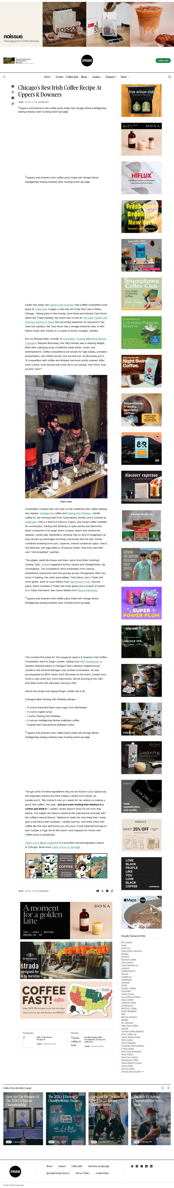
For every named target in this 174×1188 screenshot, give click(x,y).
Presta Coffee (127, 1048)
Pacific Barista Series (130, 1037)
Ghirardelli (125, 991)
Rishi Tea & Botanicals (131, 1051)
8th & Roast (126, 942)
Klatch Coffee (127, 999)
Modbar (124, 1020)
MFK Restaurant (89, 661)
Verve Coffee (127, 1066)
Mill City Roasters (129, 1017)
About (49, 1166)
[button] (4, 77)
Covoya (124, 974)
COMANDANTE (128, 971)
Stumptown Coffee (129, 1060)
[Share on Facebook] (13, 86)
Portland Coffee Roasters (132, 1045)
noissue (124, 1028)
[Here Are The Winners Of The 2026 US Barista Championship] (23, 1118)
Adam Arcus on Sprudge (66, 847)
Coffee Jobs (77, 1166)
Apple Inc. (126, 948)
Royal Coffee (127, 1054)
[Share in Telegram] (13, 98)
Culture (39, 1044)
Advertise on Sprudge (98, 1166)
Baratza (124, 954)
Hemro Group (127, 994)
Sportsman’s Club (80, 581)
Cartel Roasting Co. (130, 965)
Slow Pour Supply (129, 1057)
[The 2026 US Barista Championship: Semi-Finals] (151, 1118)
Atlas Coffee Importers (131, 951)
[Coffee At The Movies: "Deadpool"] (42, 1040)
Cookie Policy (102, 1173)
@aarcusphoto (49, 842)
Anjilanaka (30, 521)
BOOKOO (125, 956)
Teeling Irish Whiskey (79, 513)
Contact (62, 1166)
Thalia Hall (41, 309)
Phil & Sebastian (128, 1043)
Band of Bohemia (87, 590)
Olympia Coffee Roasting (132, 1031)
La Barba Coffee (128, 1002)
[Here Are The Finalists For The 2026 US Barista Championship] (108, 1118)
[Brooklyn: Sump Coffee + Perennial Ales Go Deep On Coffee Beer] (90, 1040)
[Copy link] (13, 104)
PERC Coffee (127, 1040)
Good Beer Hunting (74, 338)
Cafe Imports (127, 962)
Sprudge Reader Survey (58, 1173)
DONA (124, 985)
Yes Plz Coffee (128, 1068)
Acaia (123, 945)
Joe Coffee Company (131, 997)
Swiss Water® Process (131, 1063)
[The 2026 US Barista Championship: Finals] (66, 1118)
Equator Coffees (128, 988)
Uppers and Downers (62, 304)
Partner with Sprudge (131, 1071)
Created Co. (126, 977)
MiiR (123, 1014)
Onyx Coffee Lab (129, 1034)
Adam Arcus (32, 842)
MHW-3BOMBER (129, 1011)
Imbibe (45, 564)
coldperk (125, 968)
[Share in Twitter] (13, 92)
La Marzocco (127, 1005)
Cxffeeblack (126, 979)
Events (21, 102)
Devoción (125, 982)
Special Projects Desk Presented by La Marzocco (23, 61)
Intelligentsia (47, 513)
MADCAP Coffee (129, 1008)
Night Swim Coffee (129, 1025)
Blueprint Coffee (128, 959)
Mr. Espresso (127, 1022)
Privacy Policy (83, 1173)
